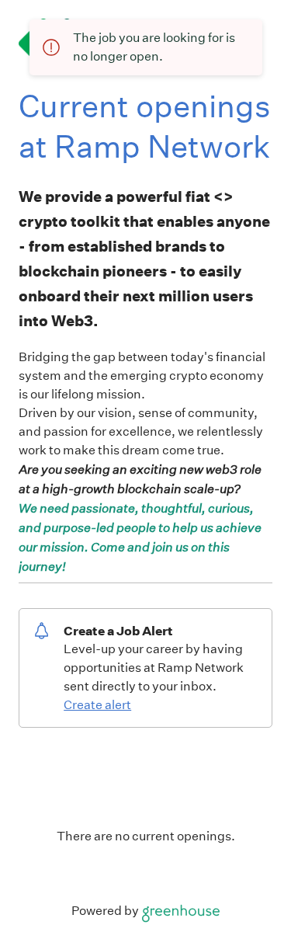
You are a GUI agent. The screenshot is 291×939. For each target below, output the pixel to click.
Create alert (97, 704)
